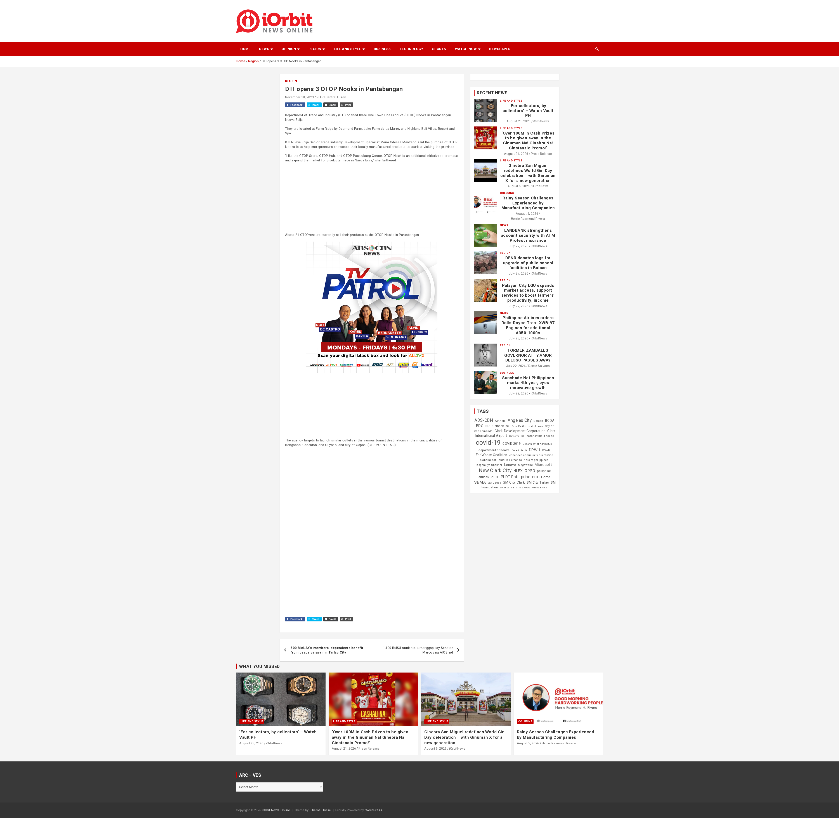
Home (245, 49)
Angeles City (520, 420)
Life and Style (347, 49)
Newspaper (500, 49)
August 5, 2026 (527, 213)
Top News (524, 487)
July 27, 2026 (519, 246)
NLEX (518, 471)
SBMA (480, 482)
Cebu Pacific (518, 426)
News (264, 49)
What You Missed (259, 666)
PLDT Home (541, 477)
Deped (515, 450)
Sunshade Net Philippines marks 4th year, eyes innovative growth (528, 382)
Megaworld (525, 465)
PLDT (495, 477)
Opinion (289, 49)
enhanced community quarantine (531, 455)
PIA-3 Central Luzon (331, 97)
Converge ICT (517, 436)
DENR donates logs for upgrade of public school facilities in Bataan (528, 262)
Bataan (538, 420)
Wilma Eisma (539, 487)
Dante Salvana (539, 366)
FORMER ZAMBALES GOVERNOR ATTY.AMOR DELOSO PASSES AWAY (528, 355)
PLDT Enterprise (515, 476)
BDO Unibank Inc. (497, 426)
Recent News (492, 92)
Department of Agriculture (538, 444)
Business (382, 49)
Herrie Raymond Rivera (528, 218)
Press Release (541, 154)
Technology (411, 49)
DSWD (546, 450)
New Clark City (495, 470)
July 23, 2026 (519, 338)
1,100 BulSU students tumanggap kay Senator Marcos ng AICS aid (418, 650)
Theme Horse (320, 810)
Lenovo (510, 465)
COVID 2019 (512, 444)
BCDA (549, 421)
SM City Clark (514, 482)
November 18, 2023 (299, 97)
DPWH (534, 450)
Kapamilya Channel (489, 465)
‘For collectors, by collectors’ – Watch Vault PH (528, 110)
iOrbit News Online (276, 810)
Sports (439, 49)
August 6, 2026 (519, 186)
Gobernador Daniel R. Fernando (501, 460)
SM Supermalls (508, 487)
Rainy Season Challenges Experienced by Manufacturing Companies (528, 203)
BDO (480, 426)
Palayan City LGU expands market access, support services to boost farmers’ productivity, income (528, 293)
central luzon (535, 426)
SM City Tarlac (538, 482)
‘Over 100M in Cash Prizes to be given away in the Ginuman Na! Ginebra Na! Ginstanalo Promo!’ (528, 140)
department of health (494, 450)
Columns (507, 193)
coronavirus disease (540, 436)
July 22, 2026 (516, 366)
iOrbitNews (541, 121)
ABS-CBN (483, 420)
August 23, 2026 (518, 121)
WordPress (373, 810)
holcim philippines (536, 460)
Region (315, 49)
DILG (524, 450)
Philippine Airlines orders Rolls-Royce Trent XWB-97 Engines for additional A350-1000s (528, 325)
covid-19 (488, 442)
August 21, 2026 (516, 154)
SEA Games (494, 482)
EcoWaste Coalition (491, 455)
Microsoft (543, 464)
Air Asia (500, 420)
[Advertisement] (371, 197)
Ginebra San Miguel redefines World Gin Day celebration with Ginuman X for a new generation (528, 173)
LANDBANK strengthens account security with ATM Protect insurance (528, 235)
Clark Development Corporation (520, 431)
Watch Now (466, 49)
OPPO (530, 470)
